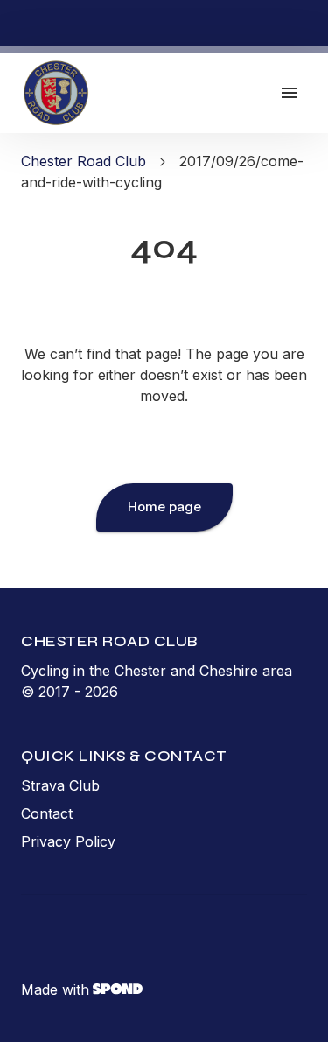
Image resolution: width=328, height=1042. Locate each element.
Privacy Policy (68, 841)
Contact (47, 813)
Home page (164, 506)
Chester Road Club (83, 161)
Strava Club (60, 785)
